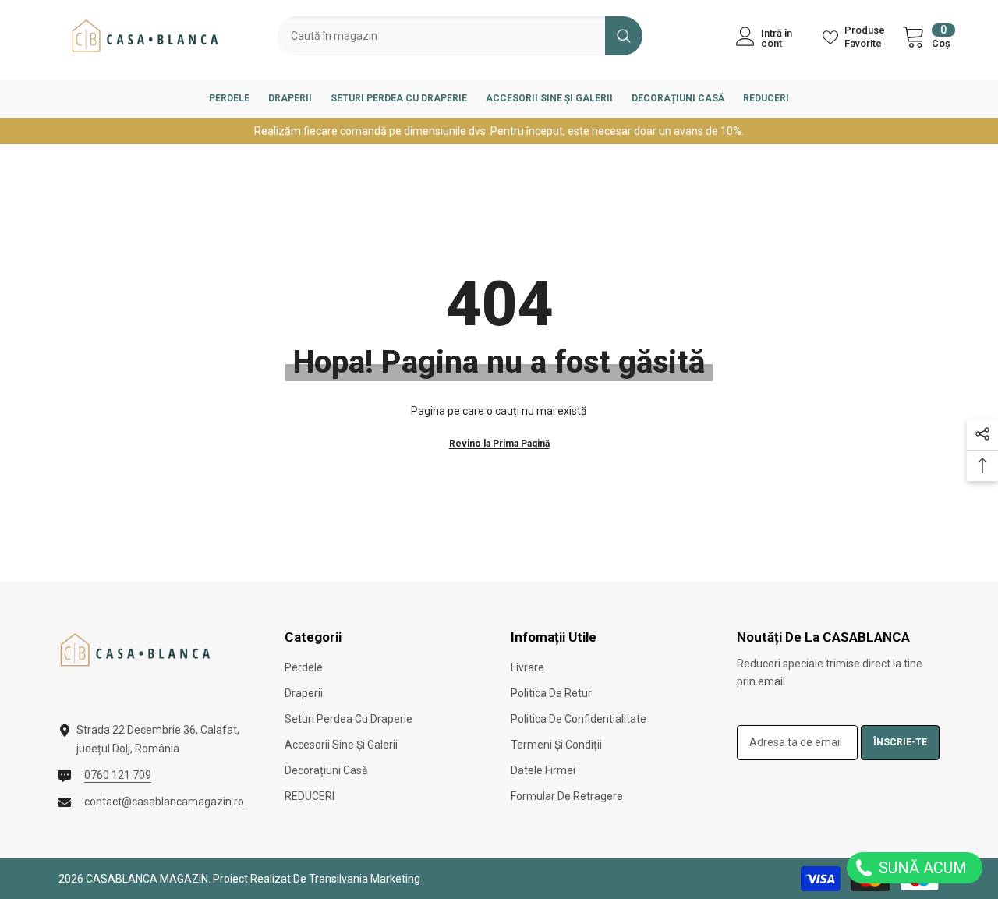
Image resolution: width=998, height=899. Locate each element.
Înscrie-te (900, 742)
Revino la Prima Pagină (499, 443)
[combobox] (441, 35)
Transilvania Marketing (364, 878)
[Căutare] (459, 35)
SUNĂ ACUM (921, 867)
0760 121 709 (117, 775)
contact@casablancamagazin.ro (164, 801)
